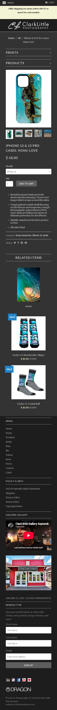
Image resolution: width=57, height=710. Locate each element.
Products (10, 437)
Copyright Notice (14, 506)
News (8, 459)
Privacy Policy (13, 497)
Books (9, 442)
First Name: (12, 624)
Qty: (8, 178)
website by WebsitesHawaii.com (20, 704)
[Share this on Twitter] (14, 243)
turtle (45, 235)
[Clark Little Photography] (28, 25)
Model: (9, 166)
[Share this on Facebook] (17, 243)
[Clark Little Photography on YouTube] (24, 680)
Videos (9, 455)
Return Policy (12, 502)
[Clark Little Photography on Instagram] (8, 680)
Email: (9, 650)
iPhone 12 (37, 235)
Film (8, 446)
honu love (26, 235)
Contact (10, 468)
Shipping (10, 493)
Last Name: (11, 637)
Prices (9, 464)
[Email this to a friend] (25, 243)
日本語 (9, 472)
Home (9, 428)
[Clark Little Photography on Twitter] (13, 680)
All (19, 38)
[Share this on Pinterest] (21, 243)
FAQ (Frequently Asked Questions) (23, 489)
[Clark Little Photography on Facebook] (18, 680)
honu (18, 235)
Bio (7, 450)
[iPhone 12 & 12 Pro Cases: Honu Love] (28, 99)
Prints (9, 433)
